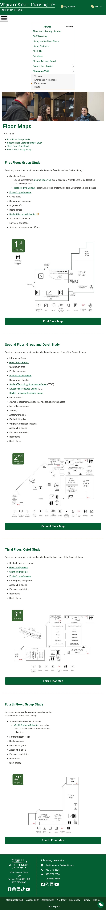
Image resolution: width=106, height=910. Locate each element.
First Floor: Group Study (18, 139)
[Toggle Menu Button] (4, 18)
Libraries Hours (53, 878)
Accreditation (48, 900)
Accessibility (32, 900)
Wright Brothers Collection (26, 725)
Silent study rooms (18, 572)
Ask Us (98, 6)
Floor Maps (40, 83)
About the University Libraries (47, 31)
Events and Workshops (45, 80)
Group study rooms (18, 567)
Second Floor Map (53, 526)
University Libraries (13, 10)
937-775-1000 (19, 882)
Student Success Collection (24, 214)
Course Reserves (42, 180)
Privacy (86, 900)
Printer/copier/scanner (20, 192)
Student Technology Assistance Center (28, 384)
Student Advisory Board (44, 61)
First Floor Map (53, 321)
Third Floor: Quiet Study (18, 146)
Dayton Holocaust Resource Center (26, 393)
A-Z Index (62, 900)
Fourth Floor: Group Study (19, 149)
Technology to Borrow (24, 188)
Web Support (54, 907)
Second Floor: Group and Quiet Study (24, 142)
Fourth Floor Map (53, 840)
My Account (69, 6)
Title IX (96, 900)
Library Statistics (41, 46)
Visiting (38, 76)
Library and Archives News (46, 41)
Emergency (74, 900)
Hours (37, 86)
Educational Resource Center (23, 388)
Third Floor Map (53, 681)
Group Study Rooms (19, 362)
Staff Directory (40, 36)
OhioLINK (37, 51)
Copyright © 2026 (14, 900)
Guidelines (38, 56)
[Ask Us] (100, 904)
